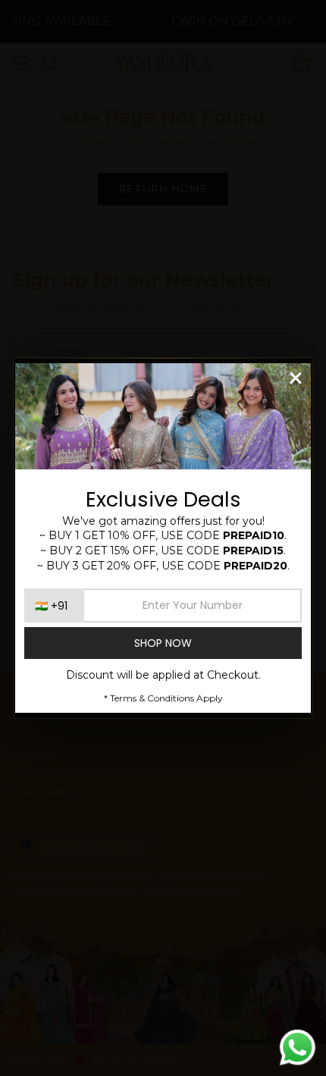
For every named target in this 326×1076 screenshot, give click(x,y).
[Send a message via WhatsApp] (297, 1047)
